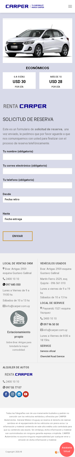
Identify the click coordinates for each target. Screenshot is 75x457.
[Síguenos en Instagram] (13, 394)
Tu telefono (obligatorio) (18, 180)
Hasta (6, 213)
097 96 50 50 (51, 324)
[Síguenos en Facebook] (6, 394)
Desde (7, 194)
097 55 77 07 (13, 387)
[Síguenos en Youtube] (26, 394)
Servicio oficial (48, 351)
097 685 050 (13, 284)
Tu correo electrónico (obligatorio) (25, 165)
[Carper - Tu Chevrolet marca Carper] (25, 6)
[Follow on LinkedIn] (19, 394)
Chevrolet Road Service (52, 356)
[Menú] (70, 6)
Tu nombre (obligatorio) (18, 151)
